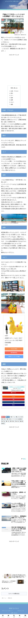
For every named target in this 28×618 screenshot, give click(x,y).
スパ (12, 95)
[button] (25, 354)
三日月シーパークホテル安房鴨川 (16, 386)
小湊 (18, 421)
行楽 (8, 416)
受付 (12, 93)
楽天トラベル (13, 392)
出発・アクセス (14, 91)
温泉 (12, 97)
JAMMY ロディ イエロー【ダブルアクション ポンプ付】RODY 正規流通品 (14, 340)
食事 (12, 100)
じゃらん (13, 396)
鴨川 (4, 423)
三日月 (4, 419)
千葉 (4, 421)
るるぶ (13, 404)
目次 (12, 88)
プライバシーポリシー (7, 610)
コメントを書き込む (14, 593)
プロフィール (20, 610)
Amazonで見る (14, 348)
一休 (13, 402)
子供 (8, 421)
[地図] (22, 390)
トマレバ (19, 388)
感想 (12, 104)
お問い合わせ (14, 613)
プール (13, 416)
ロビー (12, 102)
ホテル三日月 (20, 416)
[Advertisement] (14, 70)
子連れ (13, 421)
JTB (13, 399)
